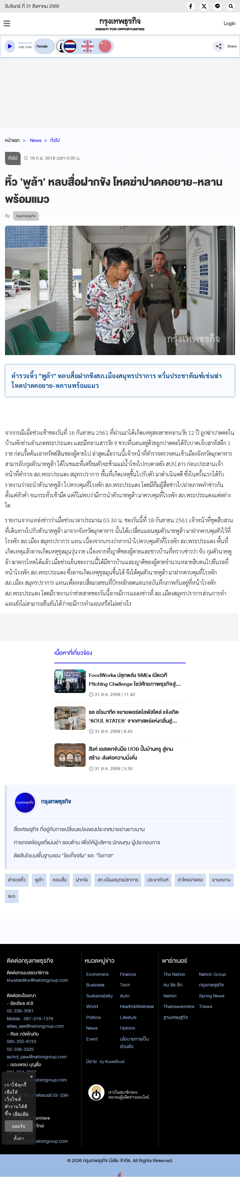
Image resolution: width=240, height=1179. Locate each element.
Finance (128, 974)
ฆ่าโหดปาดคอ (190, 880)
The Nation (174, 974)
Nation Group (212, 974)
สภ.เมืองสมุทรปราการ (118, 880)
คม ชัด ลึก (172, 985)
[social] (190, 6)
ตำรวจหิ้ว (17, 880)
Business (95, 985)
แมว (11, 896)
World (92, 1006)
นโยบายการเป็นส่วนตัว (134, 1043)
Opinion (127, 1028)
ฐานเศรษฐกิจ (175, 1017)
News (35, 140)
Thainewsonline (178, 1006)
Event (92, 1039)
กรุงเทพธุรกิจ (211, 985)
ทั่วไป (55, 140)
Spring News (211, 996)
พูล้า (39, 880)
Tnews (205, 1006)
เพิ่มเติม (21, 1113)
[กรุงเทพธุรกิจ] (120, 23)
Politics (93, 1017)
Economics (97, 974)
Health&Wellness (137, 1006)
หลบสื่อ (60, 880)
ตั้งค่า (19, 1138)
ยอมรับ (18, 1126)
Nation (170, 996)
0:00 (21, 47)
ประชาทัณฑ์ (158, 880)
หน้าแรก (12, 140)
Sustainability (99, 996)
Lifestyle (128, 1017)
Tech (125, 985)
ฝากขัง (82, 880)
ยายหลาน (221, 880)
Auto (124, 996)
